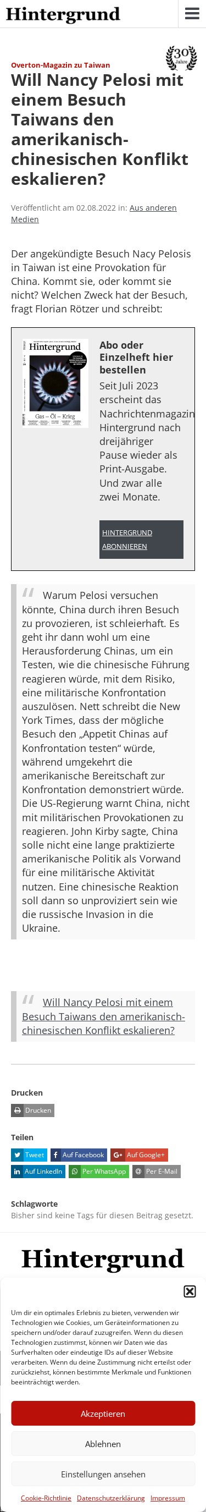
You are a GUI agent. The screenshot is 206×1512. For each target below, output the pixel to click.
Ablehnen (103, 1443)
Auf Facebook (82, 1154)
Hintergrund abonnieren (127, 539)
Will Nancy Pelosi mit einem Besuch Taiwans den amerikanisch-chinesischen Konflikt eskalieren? (103, 1016)
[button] (189, 1291)
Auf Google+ (145, 1154)
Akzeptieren (103, 1413)
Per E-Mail (160, 1171)
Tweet (34, 1154)
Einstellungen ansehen (103, 1474)
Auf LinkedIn (42, 1171)
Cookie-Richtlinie (46, 1498)
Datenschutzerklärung (111, 1498)
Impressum (168, 1498)
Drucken (37, 1110)
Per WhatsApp (103, 1171)
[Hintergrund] (63, 16)
